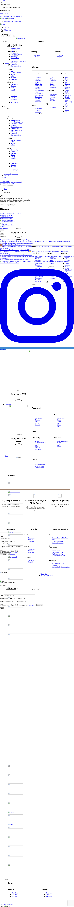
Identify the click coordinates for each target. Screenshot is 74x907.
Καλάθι (2, 4)
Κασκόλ (59, 426)
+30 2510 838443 (5, 16)
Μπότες (13, 56)
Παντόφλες (14, 64)
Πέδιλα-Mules (15, 58)
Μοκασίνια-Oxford (16, 54)
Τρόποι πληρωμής (57, 552)
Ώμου (51, 260)
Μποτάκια (14, 50)
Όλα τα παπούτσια (16, 66)
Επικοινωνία (7, 30)
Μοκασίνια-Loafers (16, 123)
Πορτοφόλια (61, 418)
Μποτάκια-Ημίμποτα (17, 122)
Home (5, 189)
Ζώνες (59, 420)
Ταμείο (6, 13)
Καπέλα (59, 423)
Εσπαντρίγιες (14, 132)
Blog (5, 29)
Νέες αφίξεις (14, 102)
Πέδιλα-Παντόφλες (16, 127)
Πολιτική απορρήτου (47, 575)
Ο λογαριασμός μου (58, 563)
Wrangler (67, 260)
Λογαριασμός (53, 560)
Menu (2, 903)
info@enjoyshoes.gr (16, 16)
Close (1, 31)
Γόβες (12, 51)
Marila (66, 106)
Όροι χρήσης (44, 574)
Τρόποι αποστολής (57, 554)
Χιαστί (59, 444)
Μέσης (59, 446)
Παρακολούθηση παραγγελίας (12, 21)
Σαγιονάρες (14, 63)
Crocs (6, 456)
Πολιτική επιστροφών (58, 555)
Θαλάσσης (14, 79)
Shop (18, 237)
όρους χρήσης (14, 552)
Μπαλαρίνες (14, 53)
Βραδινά (13, 77)
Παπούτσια (15, 893)
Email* (2, 536)
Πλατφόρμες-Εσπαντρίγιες (18, 61)
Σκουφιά (59, 421)
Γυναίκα (26, 535)
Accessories (8, 404)
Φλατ (12, 59)
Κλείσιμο (7, 4)
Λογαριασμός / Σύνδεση (11, 174)
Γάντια (59, 425)
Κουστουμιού (15, 128)
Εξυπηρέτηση (53, 547)
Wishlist (54, 565)
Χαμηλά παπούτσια (16, 130)
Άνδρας (26, 546)
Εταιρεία (6, 27)
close (2, 608)
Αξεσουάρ (15, 896)
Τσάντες (14, 894)
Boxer (66, 105)
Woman (7, 63)
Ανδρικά (30, 562)
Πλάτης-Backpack (62, 441)
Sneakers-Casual (15, 48)
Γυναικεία (31, 560)
